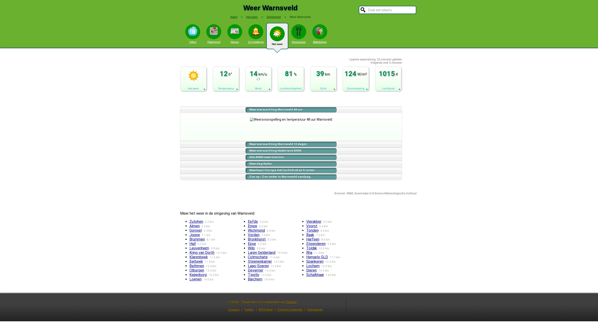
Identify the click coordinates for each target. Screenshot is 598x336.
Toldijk (311, 248)
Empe (252, 226)
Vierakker (313, 221)
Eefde (253, 221)
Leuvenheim (199, 248)
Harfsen (312, 239)
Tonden (312, 230)
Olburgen (196, 270)
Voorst (311, 226)
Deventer (255, 270)
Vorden (254, 235)
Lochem (313, 266)
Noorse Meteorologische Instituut (395, 193)
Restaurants (299, 42)
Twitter (249, 310)
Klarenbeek (198, 257)
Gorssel (195, 230)
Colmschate (258, 257)
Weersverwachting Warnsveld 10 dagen (278, 144)
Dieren (311, 270)
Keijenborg (198, 275)
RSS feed (266, 310)
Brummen (197, 239)
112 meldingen (256, 42)
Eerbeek (196, 261)
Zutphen (196, 221)
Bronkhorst (257, 239)
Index (233, 17)
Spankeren (315, 261)
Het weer (277, 44)
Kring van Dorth (201, 252)
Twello (253, 275)
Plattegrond (213, 42)
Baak (310, 235)
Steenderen (316, 244)
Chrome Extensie (290, 310)
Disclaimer (315, 310)
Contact (233, 310)
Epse (252, 244)
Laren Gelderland (261, 252)
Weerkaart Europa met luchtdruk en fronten (281, 170)
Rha (309, 252)
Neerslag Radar (260, 163)
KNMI (350, 193)
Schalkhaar (315, 275)
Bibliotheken (320, 42)
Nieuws (235, 42)
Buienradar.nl (363, 193)
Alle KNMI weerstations (266, 157)
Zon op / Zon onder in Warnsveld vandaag (279, 176)
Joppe (194, 235)
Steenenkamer (260, 261)
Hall (192, 244)
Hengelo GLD (317, 257)
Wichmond (256, 230)
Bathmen (196, 266)
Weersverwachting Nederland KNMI (275, 150)
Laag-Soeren (258, 266)
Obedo (292, 302)
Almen (194, 226)
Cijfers (192, 42)
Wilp (251, 248)
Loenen (195, 279)
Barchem (255, 279)
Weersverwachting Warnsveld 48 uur (276, 109)
